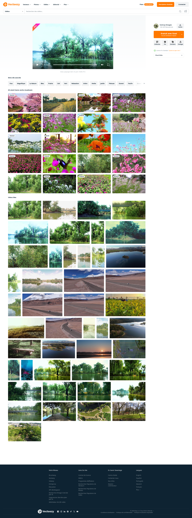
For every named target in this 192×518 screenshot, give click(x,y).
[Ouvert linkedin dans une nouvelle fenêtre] (64, 511)
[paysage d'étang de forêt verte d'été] (14, 370)
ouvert (121, 83)
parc (11, 83)
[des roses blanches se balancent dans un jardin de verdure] (59, 184)
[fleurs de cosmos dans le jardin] (59, 143)
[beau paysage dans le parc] (94, 163)
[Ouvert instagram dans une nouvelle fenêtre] (61, 511)
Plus (65, 4)
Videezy (51, 481)
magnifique (21, 83)
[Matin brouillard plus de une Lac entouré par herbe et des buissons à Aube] (94, 349)
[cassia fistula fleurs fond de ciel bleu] (94, 123)
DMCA (80, 478)
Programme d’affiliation (86, 481)
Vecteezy (52, 478)
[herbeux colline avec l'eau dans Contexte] (26, 328)
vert (65, 83)
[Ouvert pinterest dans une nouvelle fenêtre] (68, 511)
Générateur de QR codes (57, 502)
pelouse (111, 83)
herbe (94, 83)
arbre (85, 83)
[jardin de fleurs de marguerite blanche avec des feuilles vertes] (24, 143)
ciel (58, 83)
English (138, 475)
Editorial (56, 4)
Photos (36, 4)
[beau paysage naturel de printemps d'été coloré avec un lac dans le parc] (84, 256)
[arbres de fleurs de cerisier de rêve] (24, 102)
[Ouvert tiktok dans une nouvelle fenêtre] (71, 511)
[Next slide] (142, 83)
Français (139, 487)
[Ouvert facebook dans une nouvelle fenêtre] (58, 511)
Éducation (52, 487)
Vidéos (46, 4)
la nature (33, 83)
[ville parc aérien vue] (59, 411)
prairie (50, 83)
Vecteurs (26, 4)
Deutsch (139, 484)
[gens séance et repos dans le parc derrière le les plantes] (125, 305)
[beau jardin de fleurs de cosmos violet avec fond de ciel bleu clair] (128, 143)
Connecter (182, 4)
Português (139, 481)
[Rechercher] (180, 11)
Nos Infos (111, 481)
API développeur (54, 490)
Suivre (180, 27)
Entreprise (52, 484)
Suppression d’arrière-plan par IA (58, 498)
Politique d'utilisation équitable (143, 512)
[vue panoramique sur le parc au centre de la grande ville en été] (52, 370)
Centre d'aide (112, 475)
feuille (130, 83)
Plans (141, 4)
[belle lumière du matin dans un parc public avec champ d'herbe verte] (14, 305)
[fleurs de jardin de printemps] (24, 123)
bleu (42, 83)
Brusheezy (52, 475)
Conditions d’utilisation (107, 512)
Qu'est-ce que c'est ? (174, 50)
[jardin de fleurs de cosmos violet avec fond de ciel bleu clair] (128, 102)
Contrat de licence (84, 475)
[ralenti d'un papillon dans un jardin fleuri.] (59, 163)
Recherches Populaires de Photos (87, 489)
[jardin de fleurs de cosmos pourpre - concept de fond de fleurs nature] (59, 123)
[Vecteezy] (11, 4)
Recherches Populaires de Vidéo (87, 494)
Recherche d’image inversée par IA (58, 493)
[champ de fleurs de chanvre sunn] (59, 102)
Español (139, 478)
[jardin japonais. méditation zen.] (94, 102)
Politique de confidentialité (124, 512)
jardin (102, 83)
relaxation (75, 83)
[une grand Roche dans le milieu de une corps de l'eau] (27, 370)
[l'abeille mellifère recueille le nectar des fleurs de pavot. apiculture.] (94, 143)
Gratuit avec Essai (169, 34)
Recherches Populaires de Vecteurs (87, 485)
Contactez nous (113, 478)
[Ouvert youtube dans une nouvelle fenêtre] (77, 511)
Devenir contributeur (112, 485)
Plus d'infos (158, 55)
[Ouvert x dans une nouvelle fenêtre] (74, 511)
